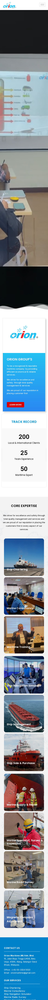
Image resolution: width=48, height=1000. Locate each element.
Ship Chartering (12, 988)
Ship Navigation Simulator (17, 994)
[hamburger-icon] (42, 5)
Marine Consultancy (14, 991)
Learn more (15, 404)
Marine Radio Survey (15, 997)
